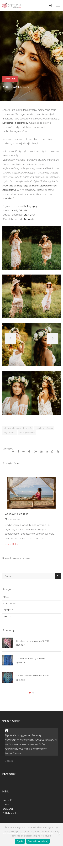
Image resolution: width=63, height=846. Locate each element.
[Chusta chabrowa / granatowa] (9, 660)
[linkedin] (47, 451)
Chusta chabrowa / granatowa (30, 658)
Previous (10, 338)
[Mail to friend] (41, 451)
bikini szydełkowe (12, 428)
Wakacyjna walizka (16, 513)
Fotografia (9, 603)
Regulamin (8, 809)
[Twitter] (13, 451)
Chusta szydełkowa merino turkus (32, 675)
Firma (5, 597)
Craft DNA (29, 214)
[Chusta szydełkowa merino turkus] (9, 678)
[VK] (24, 451)
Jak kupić (7, 800)
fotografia (27, 428)
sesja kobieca (10, 432)
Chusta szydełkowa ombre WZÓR (32, 641)
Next (52, 338)
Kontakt (6, 804)
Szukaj (58, 576)
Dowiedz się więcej (38, 841)
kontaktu (7, 198)
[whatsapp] (52, 451)
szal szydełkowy (27, 432)
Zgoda (20, 841)
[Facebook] (18, 451)
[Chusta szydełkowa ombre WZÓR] (9, 643)
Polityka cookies (10, 813)
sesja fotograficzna (44, 428)
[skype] (58, 451)
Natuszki (29, 219)
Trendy (6, 616)
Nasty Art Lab (19, 210)
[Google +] (35, 451)
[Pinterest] (29, 451)
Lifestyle (10, 78)
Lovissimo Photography (24, 206)
